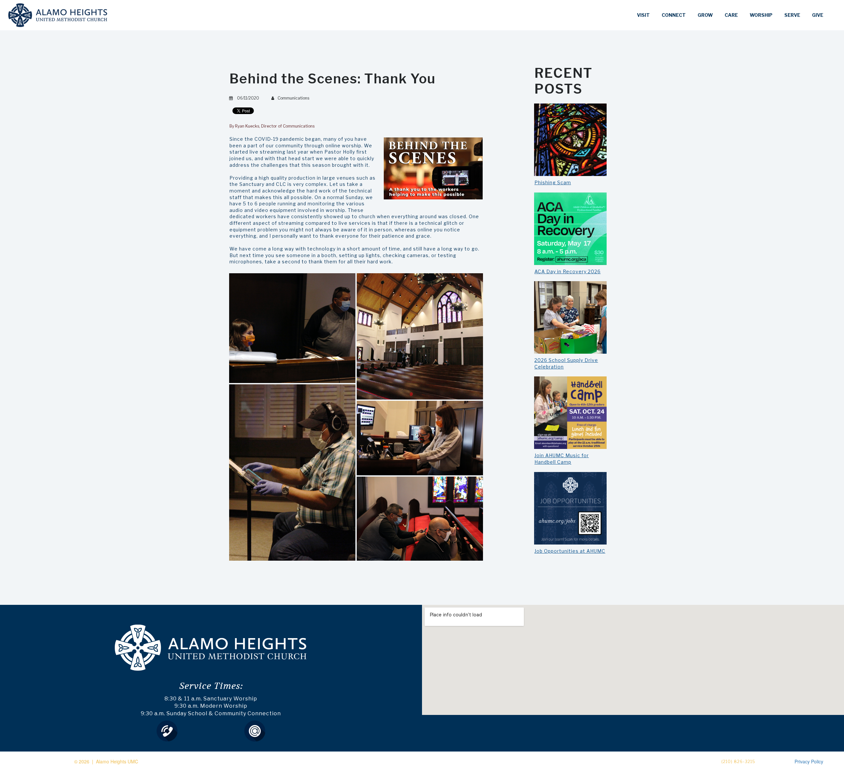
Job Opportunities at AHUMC (569, 551)
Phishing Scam (552, 182)
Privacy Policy (809, 761)
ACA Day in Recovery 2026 (567, 271)
